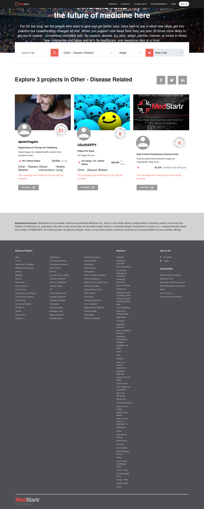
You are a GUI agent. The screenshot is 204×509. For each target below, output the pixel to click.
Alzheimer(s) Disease (24, 268)
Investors (120, 321)
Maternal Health (57, 315)
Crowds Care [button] (140, 4)
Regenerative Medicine (94, 307)
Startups (120, 257)
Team (118, 351)
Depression (20, 315)
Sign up (184, 4)
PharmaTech (89, 293)
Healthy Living (60, 168)
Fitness (53, 271)
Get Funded (121, 448)
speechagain (28, 141)
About (119, 431)
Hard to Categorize (58, 282)
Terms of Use (122, 470)
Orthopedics (89, 271)
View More (26, 187)
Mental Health (90, 261)
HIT (51, 289)
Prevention (89, 297)
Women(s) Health (92, 318)
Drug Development (58, 261)
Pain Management (92, 279)
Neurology (88, 264)
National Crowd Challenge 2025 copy (123, 301)
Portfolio (120, 359)
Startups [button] (112, 4)
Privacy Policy (122, 480)
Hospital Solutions (57, 297)
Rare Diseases (90, 304)
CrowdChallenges (124, 403)
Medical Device (56, 318)
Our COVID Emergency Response (121, 273)
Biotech (18, 279)
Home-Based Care (58, 293)
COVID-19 (19, 307)
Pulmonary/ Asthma (92, 300)
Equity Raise (55, 268)
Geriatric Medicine (58, 279)
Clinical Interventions (46, 168)
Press (118, 487)
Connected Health (23, 304)
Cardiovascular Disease (25, 293)
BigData (18, 275)
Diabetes (19, 318)
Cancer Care (21, 289)
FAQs (118, 457)
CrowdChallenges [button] (158, 4)
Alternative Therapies (24, 264)
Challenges (121, 427)
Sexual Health (90, 311)
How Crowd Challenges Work (121, 464)
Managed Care (56, 311)
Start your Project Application (121, 365)
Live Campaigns (123, 307)
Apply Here (121, 317)
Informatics (54, 304)
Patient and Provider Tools (95, 282)
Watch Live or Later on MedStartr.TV (122, 421)
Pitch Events (121, 441)
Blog (17, 257)
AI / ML (18, 261)
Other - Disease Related (28, 168)
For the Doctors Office (59, 275)
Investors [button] (125, 4)
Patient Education (92, 286)
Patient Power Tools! (93, 289)
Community (20, 300)
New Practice (90, 268)
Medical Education (92, 257)
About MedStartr (123, 267)
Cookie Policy (122, 483)
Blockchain (20, 282)
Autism (18, 271)
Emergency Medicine (59, 264)
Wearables (89, 315)
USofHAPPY (87, 144)
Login (173, 4)
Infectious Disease (58, 300)
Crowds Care (122, 383)
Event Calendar (123, 285)
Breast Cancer (21, 286)
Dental (18, 311)
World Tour (121, 289)
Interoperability (56, 307)
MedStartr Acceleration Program (121, 339)
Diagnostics (55, 257)
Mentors (120, 444)
